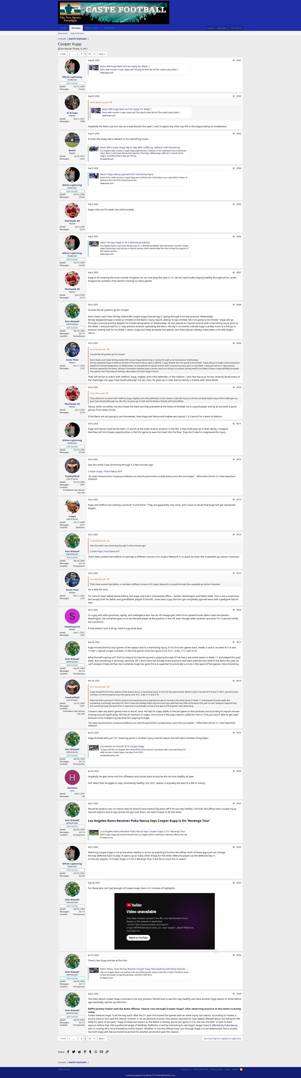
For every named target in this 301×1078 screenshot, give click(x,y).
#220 (239, 771)
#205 (239, 204)
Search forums (77, 33)
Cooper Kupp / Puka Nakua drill (105, 471)
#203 (239, 133)
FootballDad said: (98, 540)
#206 (239, 236)
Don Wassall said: (98, 349)
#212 (239, 459)
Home (63, 27)
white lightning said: (99, 102)
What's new (91, 27)
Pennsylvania (79, 336)
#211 (239, 423)
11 (94, 54)
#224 (239, 955)
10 (89, 54)
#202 (239, 96)
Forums (76, 27)
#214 (239, 534)
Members (110, 27)
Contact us (186, 1069)
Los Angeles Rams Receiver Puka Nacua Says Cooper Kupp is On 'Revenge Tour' (143, 831)
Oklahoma (80, 527)
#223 (239, 882)
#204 (239, 168)
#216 (239, 609)
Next (101, 54)
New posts (63, 33)
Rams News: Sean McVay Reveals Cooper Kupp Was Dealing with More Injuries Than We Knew (151, 968)
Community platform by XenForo (150, 1075)
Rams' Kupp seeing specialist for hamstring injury (126, 174)
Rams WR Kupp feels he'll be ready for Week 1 (125, 66)
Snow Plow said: (97, 393)
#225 (239, 993)
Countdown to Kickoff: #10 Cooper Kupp (122, 746)
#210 (239, 387)
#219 (239, 732)
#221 (239, 803)
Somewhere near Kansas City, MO (74, 491)
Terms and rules (200, 1069)
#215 (239, 573)
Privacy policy (216, 1069)
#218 (239, 680)
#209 (239, 343)
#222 (239, 847)
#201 (239, 60)
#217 (239, 642)
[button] (100, 28)
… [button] (73, 54)
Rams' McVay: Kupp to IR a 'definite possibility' (125, 242)
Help (227, 1069)
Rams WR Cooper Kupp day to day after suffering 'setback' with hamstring (140, 147)
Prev (63, 54)
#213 (239, 499)
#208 (239, 304)
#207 (239, 272)
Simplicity (65, 1069)
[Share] (234, 60)
